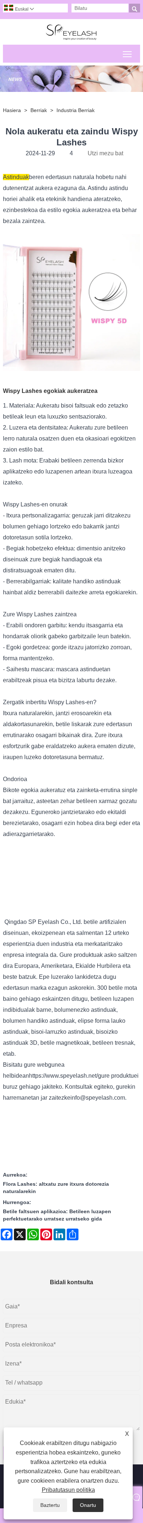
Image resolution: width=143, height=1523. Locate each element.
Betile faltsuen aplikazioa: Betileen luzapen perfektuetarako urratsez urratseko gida (57, 1215)
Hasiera (12, 110)
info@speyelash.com (97, 1098)
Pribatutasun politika (68, 1490)
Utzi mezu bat (105, 153)
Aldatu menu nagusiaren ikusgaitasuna (127, 53)
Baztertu (50, 1505)
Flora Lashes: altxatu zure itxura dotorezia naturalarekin (56, 1187)
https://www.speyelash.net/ (63, 1076)
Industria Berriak (75, 110)
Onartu (88, 1505)
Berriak (38, 110)
